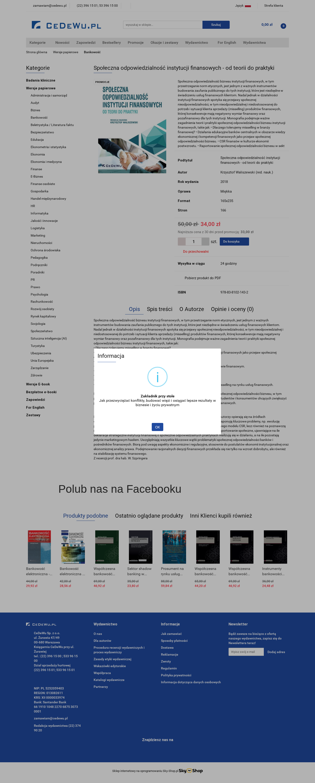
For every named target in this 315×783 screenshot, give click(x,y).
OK (157, 427)
